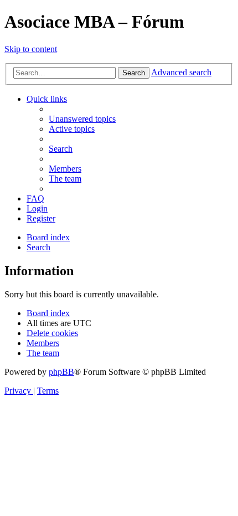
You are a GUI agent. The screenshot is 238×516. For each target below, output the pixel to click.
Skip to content (30, 49)
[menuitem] (82, 118)
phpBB (61, 371)
